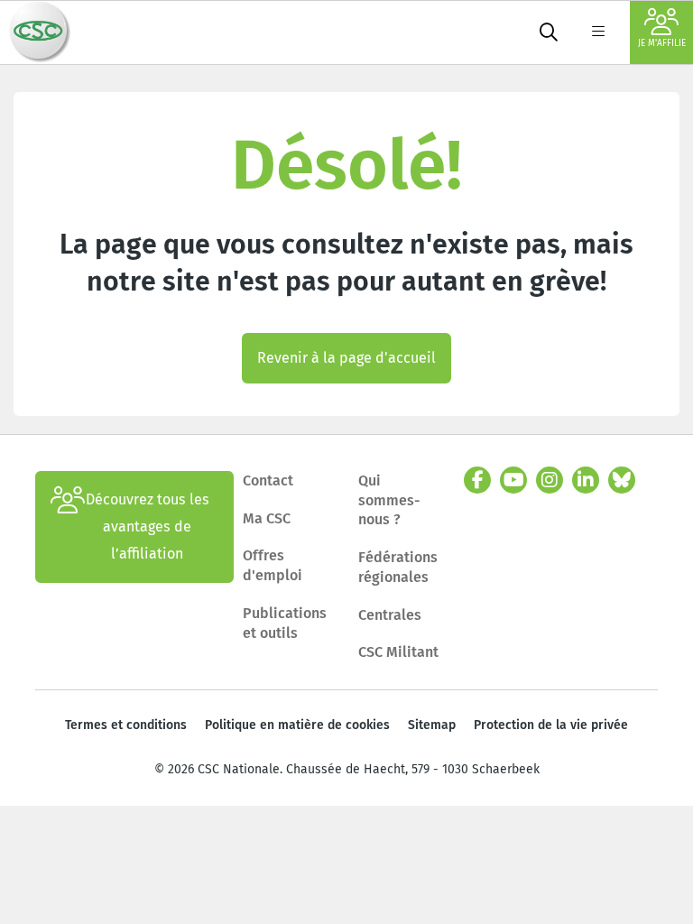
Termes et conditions (126, 725)
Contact (268, 480)
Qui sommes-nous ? (389, 500)
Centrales (389, 615)
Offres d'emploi (272, 565)
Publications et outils (285, 623)
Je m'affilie (662, 43)
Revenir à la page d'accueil (346, 357)
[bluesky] (621, 480)
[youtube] (513, 480)
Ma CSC (267, 518)
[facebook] (477, 480)
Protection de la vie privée (551, 725)
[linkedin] (585, 480)
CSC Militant (398, 652)
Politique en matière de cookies (297, 725)
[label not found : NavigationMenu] (598, 32)
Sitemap (432, 725)
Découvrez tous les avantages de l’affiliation (147, 526)
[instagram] (549, 480)
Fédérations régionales (398, 567)
